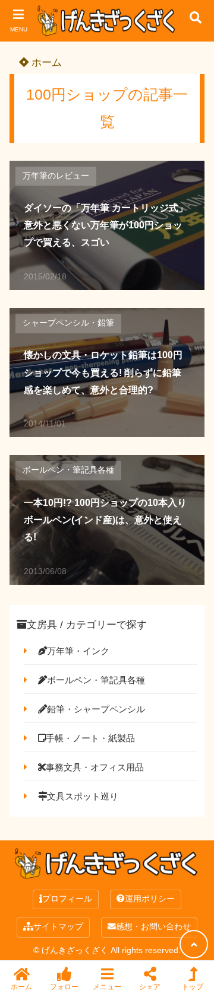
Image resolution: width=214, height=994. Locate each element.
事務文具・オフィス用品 (95, 767)
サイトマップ (58, 926)
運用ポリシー (150, 898)
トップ (192, 986)
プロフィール (67, 898)
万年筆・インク (78, 651)
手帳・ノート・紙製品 (90, 738)
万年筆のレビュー (56, 175)
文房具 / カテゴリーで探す (87, 624)
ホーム (45, 62)
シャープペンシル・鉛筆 (68, 322)
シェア (149, 986)
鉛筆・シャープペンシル (96, 709)
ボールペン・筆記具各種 (68, 470)
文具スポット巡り (82, 796)
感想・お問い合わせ (153, 926)
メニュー (107, 986)
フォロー (64, 986)
